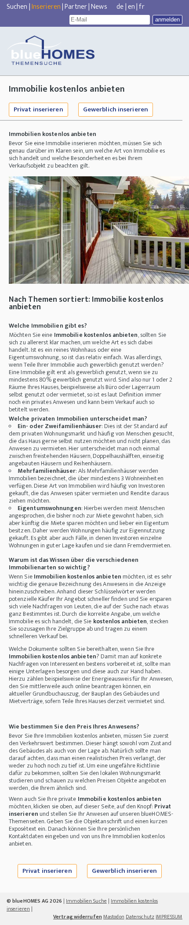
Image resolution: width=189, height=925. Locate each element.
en (131, 7)
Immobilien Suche (86, 900)
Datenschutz (140, 916)
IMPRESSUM (169, 916)
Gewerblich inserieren (115, 109)
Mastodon (113, 916)
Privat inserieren (38, 109)
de (120, 7)
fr (141, 7)
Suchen (17, 7)
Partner (76, 7)
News (99, 7)
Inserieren (46, 7)
